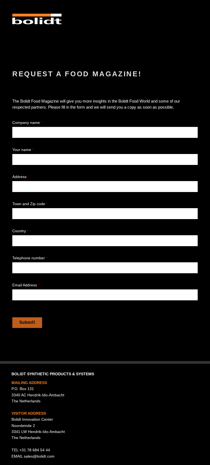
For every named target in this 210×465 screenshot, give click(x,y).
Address (20, 177)
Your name (23, 149)
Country (20, 231)
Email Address (25, 285)
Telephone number (29, 258)
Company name (27, 122)
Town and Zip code (30, 204)
